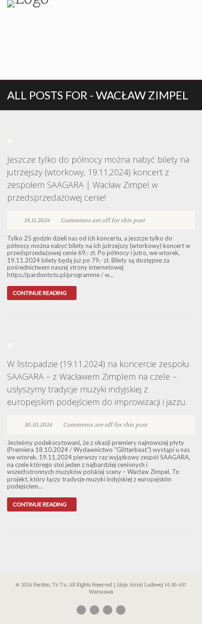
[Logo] (67, 4)
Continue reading (40, 292)
